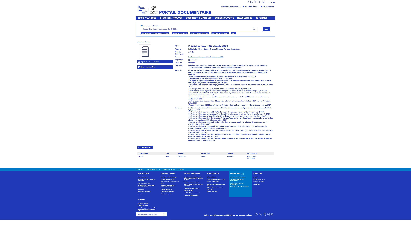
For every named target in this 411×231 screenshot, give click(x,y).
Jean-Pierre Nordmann (215, 128)
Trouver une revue (180, 33)
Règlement (141, 189)
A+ (274, 2)
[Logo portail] (147, 9)
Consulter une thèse (220, 33)
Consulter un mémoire (199, 33)
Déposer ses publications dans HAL (216, 185)
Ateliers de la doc (143, 205)
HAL (233, 33)
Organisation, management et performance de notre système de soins (193, 178)
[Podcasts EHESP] (263, 2)
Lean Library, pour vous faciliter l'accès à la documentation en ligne (147, 209)
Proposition (215, 67)
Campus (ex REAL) (258, 181)
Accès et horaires (143, 177)
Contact (181, 169)
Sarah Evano (201, 124)
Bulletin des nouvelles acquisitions (236, 183)
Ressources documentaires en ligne (155, 33)
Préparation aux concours (191, 188)
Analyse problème (195, 67)
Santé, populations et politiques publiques (193, 185)
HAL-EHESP (256, 184)
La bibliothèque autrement (192, 192)
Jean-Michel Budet (196, 132)
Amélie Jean (209, 136)
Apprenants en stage (144, 183)
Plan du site (139, 169)
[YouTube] (259, 2)
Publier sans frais (212, 191)
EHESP (255, 177)
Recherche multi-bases (167, 179)
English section (188, 190)
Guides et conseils (143, 203)
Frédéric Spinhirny (195, 49)
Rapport (206, 67)
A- (269, 2)
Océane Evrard (209, 49)
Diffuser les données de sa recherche (215, 188)
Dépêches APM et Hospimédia (239, 186)
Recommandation (228, 67)
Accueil (139, 42)
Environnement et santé (191, 182)
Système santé (225, 65)
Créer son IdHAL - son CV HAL (216, 179)
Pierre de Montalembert (225, 49)
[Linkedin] (251, 2)
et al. (238, 49)
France (238, 67)
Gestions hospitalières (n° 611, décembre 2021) (206, 57)
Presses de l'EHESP (259, 179)
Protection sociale (252, 65)
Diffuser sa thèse (212, 177)
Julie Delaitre (205, 140)
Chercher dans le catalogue (169, 177)
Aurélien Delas (259, 116)
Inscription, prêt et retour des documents (146, 180)
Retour (147, 42)
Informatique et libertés (168, 169)
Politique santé (194, 65)
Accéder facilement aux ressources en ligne (168, 186)
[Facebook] (255, 2)
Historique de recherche (230, 6)
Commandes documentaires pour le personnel (146, 186)
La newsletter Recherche (237, 177)
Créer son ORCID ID (213, 181)
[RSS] (248, 2)
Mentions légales (152, 169)
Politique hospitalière (209, 65)
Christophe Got (216, 120)
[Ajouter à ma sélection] (139, 62)
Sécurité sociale (238, 65)
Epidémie (264, 65)
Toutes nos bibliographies (191, 195)
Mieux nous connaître (144, 191)
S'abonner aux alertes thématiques (236, 180)
